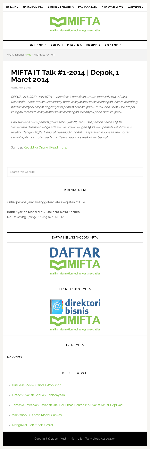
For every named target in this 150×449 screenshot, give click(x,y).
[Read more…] (58, 147)
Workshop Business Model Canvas (37, 415)
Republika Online (36, 147)
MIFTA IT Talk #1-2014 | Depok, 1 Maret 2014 (65, 75)
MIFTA (75, 24)
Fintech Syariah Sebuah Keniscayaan (38, 395)
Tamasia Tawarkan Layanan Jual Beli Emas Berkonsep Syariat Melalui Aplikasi (67, 405)
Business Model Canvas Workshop (37, 385)
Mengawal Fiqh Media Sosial (32, 425)
